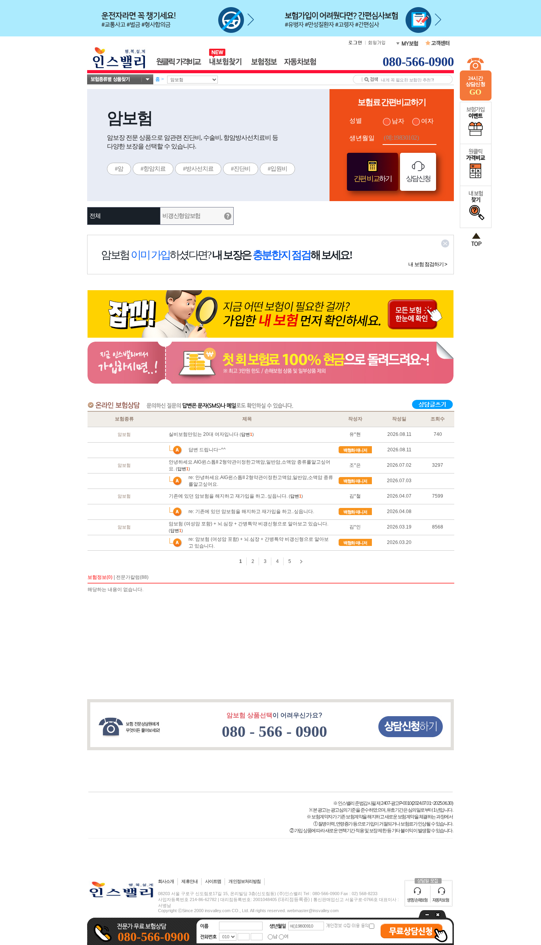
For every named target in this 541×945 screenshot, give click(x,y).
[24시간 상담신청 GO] (475, 99)
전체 (95, 216)
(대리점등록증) (294, 899)
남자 (398, 121)
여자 (427, 121)
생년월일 (362, 138)
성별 (355, 120)
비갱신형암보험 (181, 216)
